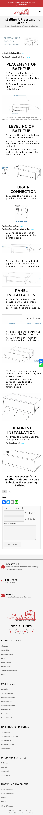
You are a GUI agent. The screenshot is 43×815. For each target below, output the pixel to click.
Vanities (4, 798)
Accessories (5, 749)
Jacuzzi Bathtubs (7, 693)
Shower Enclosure (7, 744)
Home (7, 26)
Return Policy (6, 666)
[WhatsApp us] (41, 365)
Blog (12, 26)
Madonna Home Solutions (28, 810)
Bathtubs (4, 689)
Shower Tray (5, 732)
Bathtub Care (6, 714)
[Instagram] (17, 631)
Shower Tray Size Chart (9, 736)
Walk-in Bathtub (7, 701)
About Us (4, 646)
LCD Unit (4, 802)
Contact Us (5, 650)
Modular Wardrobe (8, 793)
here (22, 53)
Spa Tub (4, 767)
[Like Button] (4, 491)
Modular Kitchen (7, 789)
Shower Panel (6, 740)
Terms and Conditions (9, 670)
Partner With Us (7, 654)
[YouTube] (25, 631)
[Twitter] (32, 631)
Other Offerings (7, 806)
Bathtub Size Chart (8, 718)
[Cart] (39, 12)
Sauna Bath (5, 771)
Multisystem (5, 763)
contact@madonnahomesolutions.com (22, 2)
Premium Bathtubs (8, 697)
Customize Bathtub (8, 705)
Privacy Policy (6, 662)
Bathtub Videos (6, 710)
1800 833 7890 (22, 5)
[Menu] (3, 12)
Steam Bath (5, 775)
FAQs (3, 658)
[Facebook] (10, 631)
